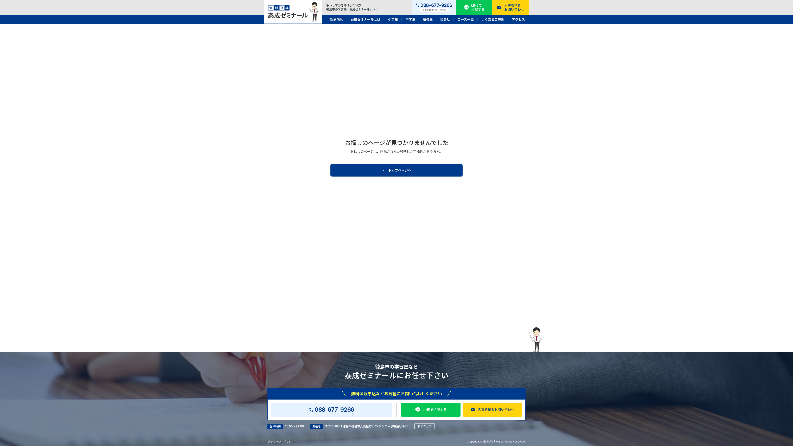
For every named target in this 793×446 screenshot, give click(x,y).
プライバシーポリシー (280, 441)
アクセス (518, 19)
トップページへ (399, 170)
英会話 (445, 19)
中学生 (410, 19)
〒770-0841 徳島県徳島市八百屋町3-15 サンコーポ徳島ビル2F (366, 426)
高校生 (428, 19)
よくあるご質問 (493, 19)
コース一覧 (465, 19)
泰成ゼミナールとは (365, 19)
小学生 (393, 19)
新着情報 (336, 19)
